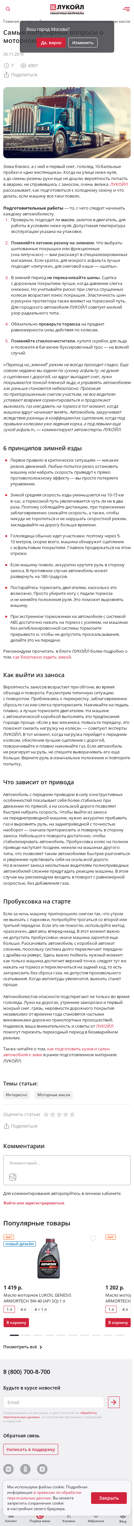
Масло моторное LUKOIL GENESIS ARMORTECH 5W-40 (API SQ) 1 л (37, 1297)
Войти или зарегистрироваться (34, 1203)
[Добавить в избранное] (93, 1238)
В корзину (16, 1322)
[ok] (25, 1469)
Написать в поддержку (31, 1449)
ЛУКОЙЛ (119, 184)
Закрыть (109, 1498)
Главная (11, 21)
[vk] (8, 1469)
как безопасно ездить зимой (42, 657)
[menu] (126, 9)
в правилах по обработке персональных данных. (44, 1495)
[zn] (42, 1469)
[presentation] (13, 1177)
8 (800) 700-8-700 (26, 1372)
